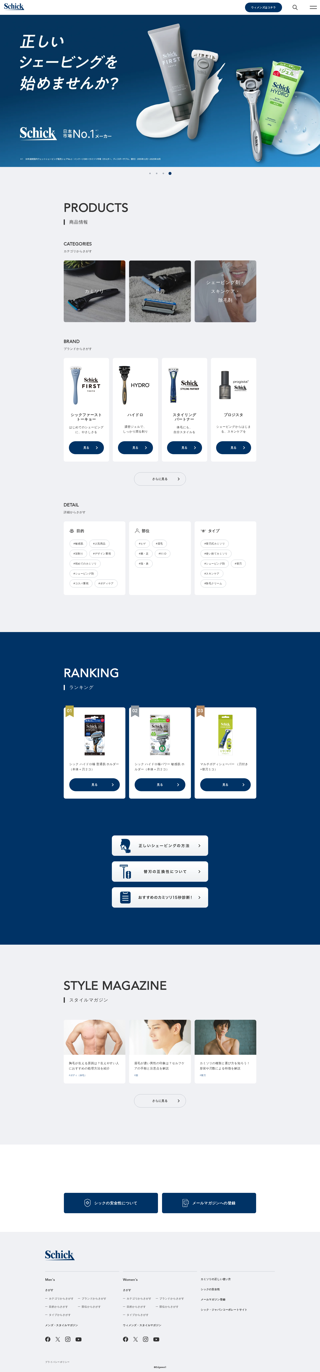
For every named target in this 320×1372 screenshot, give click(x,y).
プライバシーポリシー (57, 1362)
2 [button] (156, 173)
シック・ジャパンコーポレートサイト (224, 1309)
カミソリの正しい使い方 (216, 1279)
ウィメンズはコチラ (263, 7)
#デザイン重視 (102, 553)
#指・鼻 (144, 563)
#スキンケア (211, 573)
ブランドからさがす (94, 1298)
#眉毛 (159, 543)
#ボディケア (106, 583)
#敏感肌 (78, 543)
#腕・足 (144, 553)
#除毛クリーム (213, 583)
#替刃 (238, 563)
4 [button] (170, 173)
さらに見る (160, 478)
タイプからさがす (60, 1314)
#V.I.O (162, 553)
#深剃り (78, 553)
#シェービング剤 (84, 573)
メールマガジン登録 (213, 1299)
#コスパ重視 (81, 583)
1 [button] (150, 173)
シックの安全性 (210, 1289)
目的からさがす (58, 1306)
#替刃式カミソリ (214, 543)
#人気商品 (99, 543)
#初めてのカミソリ (85, 563)
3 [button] (163, 173)
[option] (160, 91)
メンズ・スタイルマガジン (61, 1325)
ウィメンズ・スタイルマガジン (142, 1325)
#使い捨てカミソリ (216, 553)
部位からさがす (91, 1306)
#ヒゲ (142, 543)
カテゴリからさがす (61, 1298)
